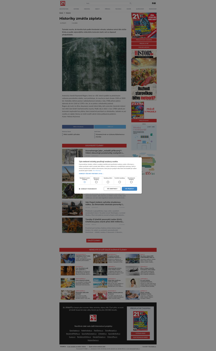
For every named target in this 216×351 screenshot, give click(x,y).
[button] (108, 173)
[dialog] (108, 175)
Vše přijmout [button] (129, 188)
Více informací (97, 170)
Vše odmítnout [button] (112, 188)
